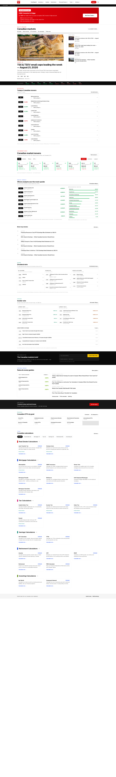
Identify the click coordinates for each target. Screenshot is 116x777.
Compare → (46, 374)
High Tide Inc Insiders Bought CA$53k (31, 334)
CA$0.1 (23, 277)
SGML (21, 204)
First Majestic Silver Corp (69, 318)
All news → (96, 227)
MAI (20, 97)
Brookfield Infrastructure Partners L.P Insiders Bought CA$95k (37, 337)
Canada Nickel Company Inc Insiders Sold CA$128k (34, 341)
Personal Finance (63, 2)
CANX (22, 76)
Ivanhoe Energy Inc (28, 191)
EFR (20, 208)
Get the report (94, 404)
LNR (20, 130)
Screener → (87, 414)
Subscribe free (93, 355)
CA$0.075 (24, 274)
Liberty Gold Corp (28, 215)
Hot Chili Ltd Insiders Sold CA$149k (30, 344)
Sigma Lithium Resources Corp (31, 203)
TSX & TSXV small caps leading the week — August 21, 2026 (39, 66)
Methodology (96, 596)
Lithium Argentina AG (29, 187)
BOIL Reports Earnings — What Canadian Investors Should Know (37, 237)
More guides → (95, 370)
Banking (70, 396)
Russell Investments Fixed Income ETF (58, 287)
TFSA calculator (63, 396)
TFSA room (48, 31)
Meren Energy (80, 274)
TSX (19, 159)
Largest (96, 159)
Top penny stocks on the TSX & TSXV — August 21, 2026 (87, 39)
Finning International (81, 286)
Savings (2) (51, 436)
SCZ (20, 212)
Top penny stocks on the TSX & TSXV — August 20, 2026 (87, 53)
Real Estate (53, 2)
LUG (20, 111)
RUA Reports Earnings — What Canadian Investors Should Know (85, 60)
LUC (20, 116)
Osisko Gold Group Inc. (29, 195)
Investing (40, 2)
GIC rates (19, 31)
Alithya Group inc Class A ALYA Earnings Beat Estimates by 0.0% (37, 241)
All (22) (20, 436)
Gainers (83, 159)
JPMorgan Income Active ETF (56, 279)
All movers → (87, 83)
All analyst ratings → (94, 183)
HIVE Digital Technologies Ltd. (31, 199)
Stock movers (26, 31)
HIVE (21, 200)
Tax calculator (41, 31)
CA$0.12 (24, 284)
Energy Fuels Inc (28, 207)
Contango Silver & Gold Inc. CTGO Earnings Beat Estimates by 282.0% (39, 250)
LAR (20, 188)
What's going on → (37, 98)
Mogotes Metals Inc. (26, 310)
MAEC (21, 102)
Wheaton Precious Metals (82, 282)
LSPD (21, 120)
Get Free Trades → (90, 15)
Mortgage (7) (37, 436)
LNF (20, 135)
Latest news (88, 596)
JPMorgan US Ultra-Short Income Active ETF (59, 275)
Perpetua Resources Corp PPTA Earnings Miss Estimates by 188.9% (38, 232)
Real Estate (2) (27, 436)
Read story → (27, 78)
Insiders (47, 2)
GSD (25, 76)
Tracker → (97, 328)
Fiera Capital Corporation (28, 280)
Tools (71, 2)
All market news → (93, 29)
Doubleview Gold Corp (68, 322)
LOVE (21, 125)
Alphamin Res (66, 314)
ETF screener (33, 31)
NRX (28, 76)
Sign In (93, 2)
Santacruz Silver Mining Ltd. (30, 211)
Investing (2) (69, 436)
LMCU (21, 139)
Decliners (90, 159)
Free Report (34, 2)
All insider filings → (94, 302)
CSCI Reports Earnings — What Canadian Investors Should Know (37, 255)
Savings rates (55, 396)
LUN (20, 106)
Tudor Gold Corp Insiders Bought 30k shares (32, 330)
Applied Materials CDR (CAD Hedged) (85, 278)
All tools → (96, 433)
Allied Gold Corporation (27, 318)
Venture (24, 159)
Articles (77, 2)
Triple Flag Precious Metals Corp (70, 310)
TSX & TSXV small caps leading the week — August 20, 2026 (86, 46)
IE (20, 192)
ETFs (34, 159)
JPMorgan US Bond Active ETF (56, 283)
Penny (29, 159)
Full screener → (94, 154)
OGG (20, 196)
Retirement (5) (60, 436)
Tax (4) (44, 436)
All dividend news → (94, 266)
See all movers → (95, 92)
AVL (18, 76)
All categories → (95, 414)
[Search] (98, 2)
